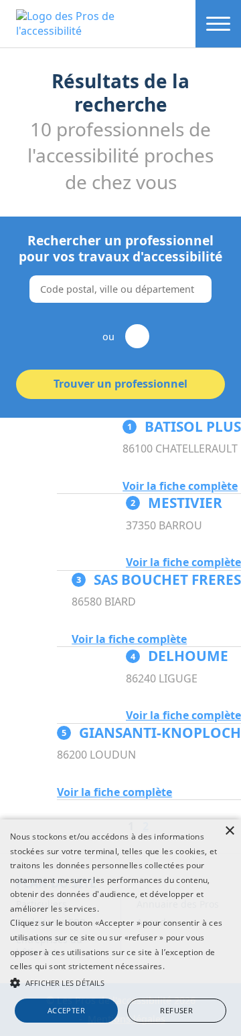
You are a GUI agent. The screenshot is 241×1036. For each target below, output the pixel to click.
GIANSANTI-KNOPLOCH (151, 732)
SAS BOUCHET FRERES (158, 579)
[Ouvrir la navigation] (218, 23)
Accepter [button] (66, 1010)
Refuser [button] (176, 1010)
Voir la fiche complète (180, 486)
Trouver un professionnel (120, 383)
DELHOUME (179, 655)
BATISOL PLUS (184, 426)
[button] (120, 982)
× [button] (229, 831)
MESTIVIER (176, 502)
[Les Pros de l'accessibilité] (97, 23)
